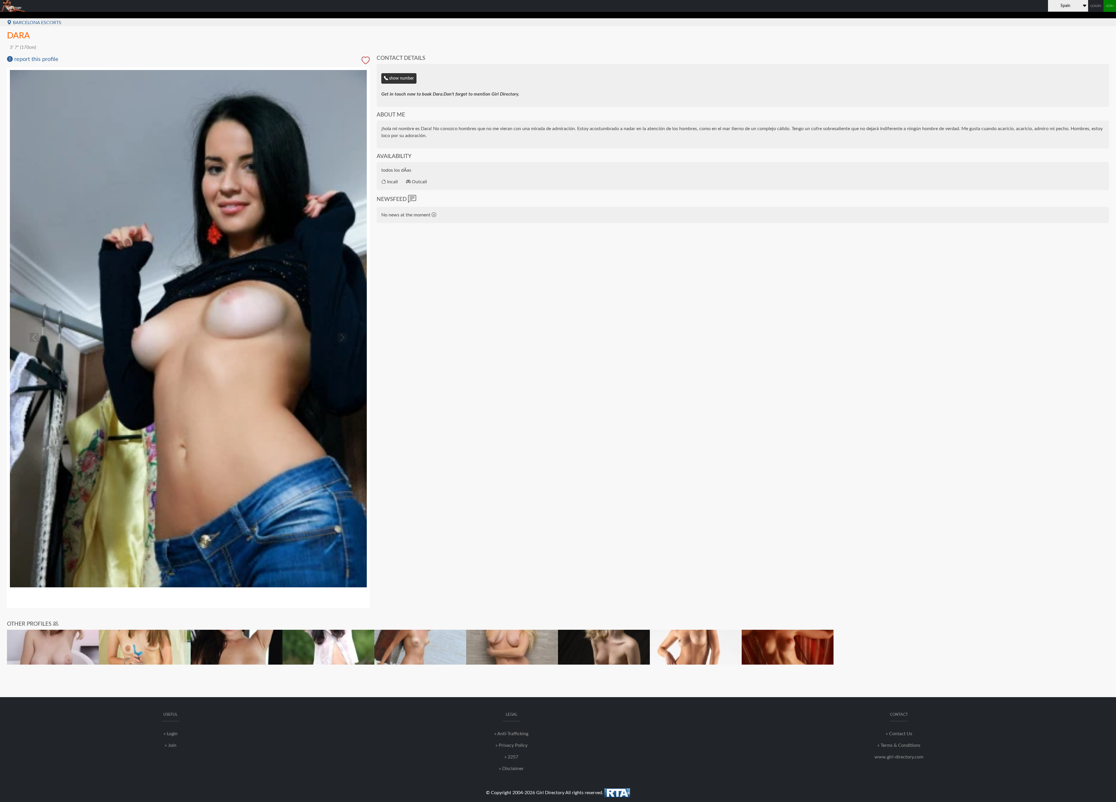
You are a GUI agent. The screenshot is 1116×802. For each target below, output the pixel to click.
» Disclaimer (511, 768)
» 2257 (511, 757)
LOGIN (1095, 6)
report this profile (35, 59)
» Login (171, 733)
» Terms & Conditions (898, 745)
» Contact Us (899, 733)
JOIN (1110, 6)
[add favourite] (366, 61)
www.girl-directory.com (898, 757)
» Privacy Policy (511, 745)
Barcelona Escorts (36, 22)
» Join (170, 745)
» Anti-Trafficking (511, 733)
